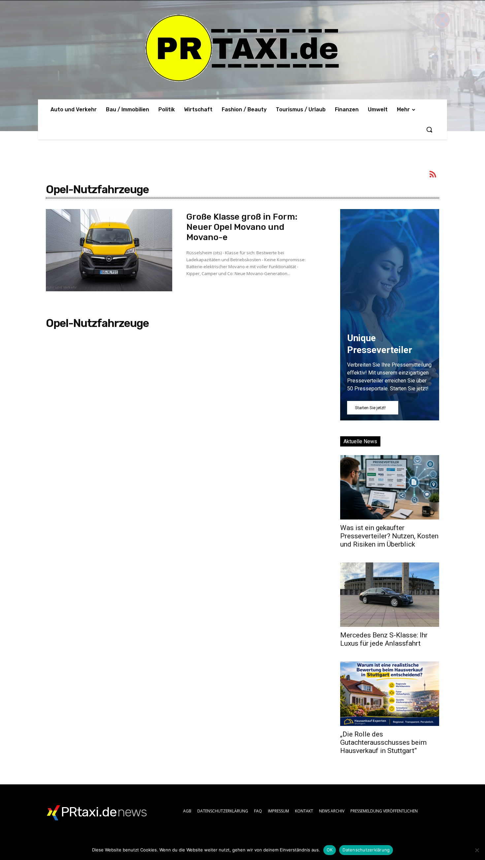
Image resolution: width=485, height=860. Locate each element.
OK (330, 849)
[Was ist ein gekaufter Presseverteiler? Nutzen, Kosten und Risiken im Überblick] (389, 487)
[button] (429, 129)
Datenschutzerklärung (366, 849)
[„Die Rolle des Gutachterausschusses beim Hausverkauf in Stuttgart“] (389, 694)
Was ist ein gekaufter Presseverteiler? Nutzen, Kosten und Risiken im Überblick (389, 536)
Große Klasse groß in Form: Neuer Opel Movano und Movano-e (241, 227)
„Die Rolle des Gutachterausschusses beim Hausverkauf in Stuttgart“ (383, 742)
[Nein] (476, 850)
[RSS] (433, 175)
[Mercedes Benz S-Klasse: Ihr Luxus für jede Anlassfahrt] (389, 594)
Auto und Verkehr (61, 288)
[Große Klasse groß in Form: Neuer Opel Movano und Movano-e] (109, 250)
